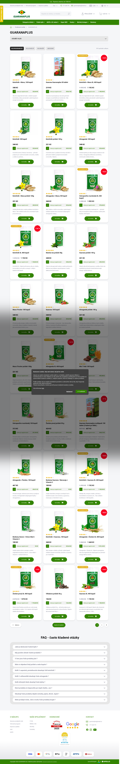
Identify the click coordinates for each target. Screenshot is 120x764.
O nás (31, 721)
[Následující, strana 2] (102, 625)
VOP (11, 729)
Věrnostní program (31, 5)
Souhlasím (82, 391)
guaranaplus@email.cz (95, 721)
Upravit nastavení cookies (50, 761)
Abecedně (50, 48)
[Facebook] (87, 729)
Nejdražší (40, 48)
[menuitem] (29, 22)
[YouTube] (95, 729)
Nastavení (69, 391)
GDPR (11, 732)
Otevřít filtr (16, 39)
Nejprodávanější (16, 48)
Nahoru (17, 625)
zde (43, 388)
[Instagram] (90, 729)
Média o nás (33, 723)
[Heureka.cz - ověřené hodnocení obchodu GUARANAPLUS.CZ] (64, 739)
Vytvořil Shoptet (92, 761)
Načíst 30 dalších (59, 625)
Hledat (69, 13)
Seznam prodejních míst (16, 5)
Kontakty (32, 729)
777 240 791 (92, 725)
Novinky (32, 726)
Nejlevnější (30, 48)
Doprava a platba (43, 5)
